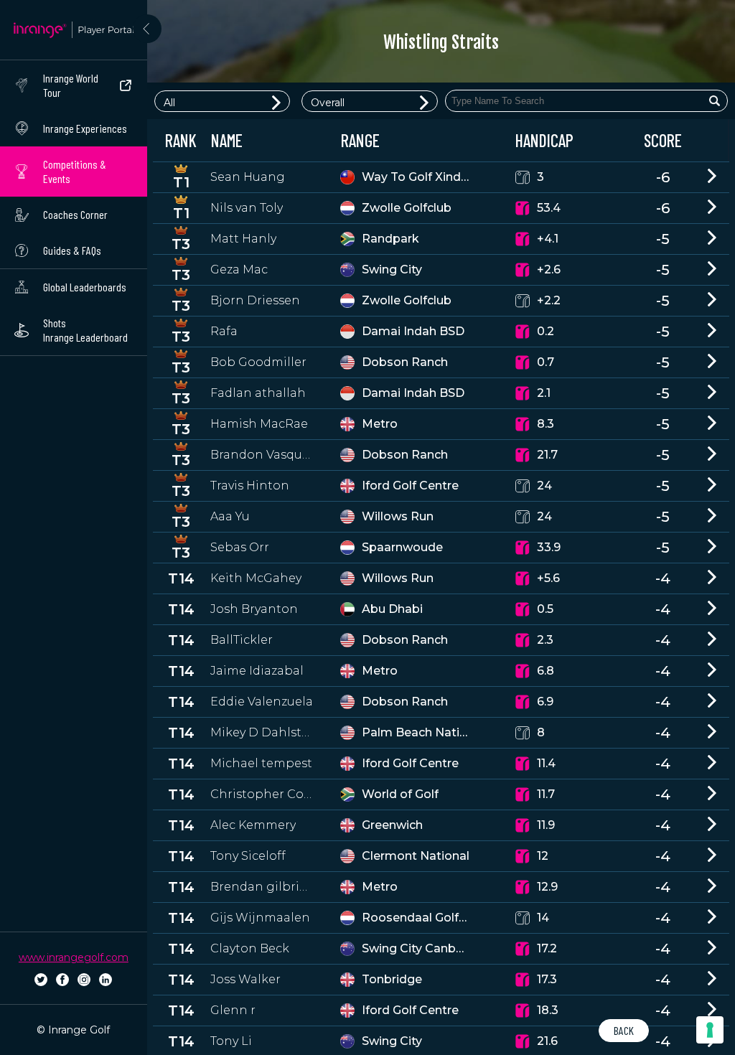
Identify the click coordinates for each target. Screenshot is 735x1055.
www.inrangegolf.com (73, 957)
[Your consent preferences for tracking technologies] (710, 1030)
